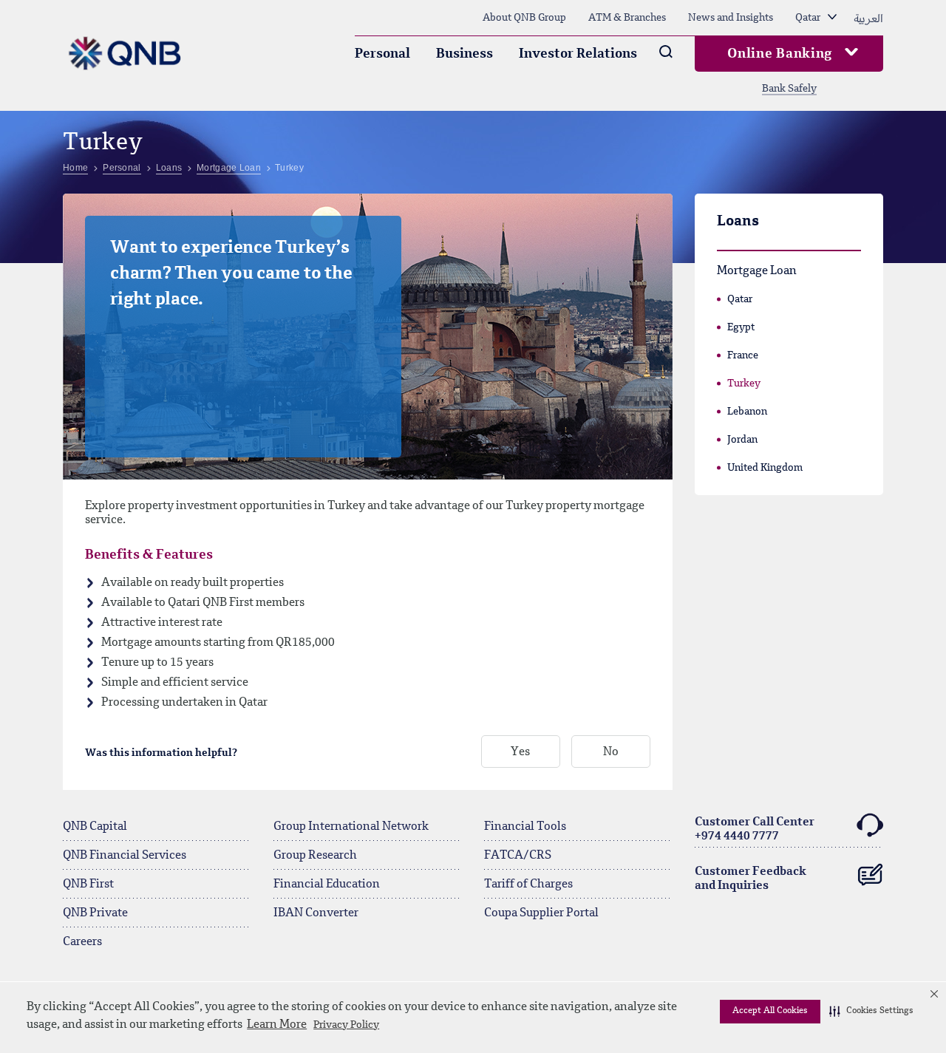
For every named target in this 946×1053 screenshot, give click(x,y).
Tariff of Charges (528, 884)
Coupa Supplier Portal (541, 913)
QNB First (88, 884)
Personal (382, 54)
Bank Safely (789, 89)
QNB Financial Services (124, 856)
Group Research (315, 856)
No (611, 752)
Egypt (741, 327)
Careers (82, 942)
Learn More (277, 1025)
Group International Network (351, 827)
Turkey (743, 383)
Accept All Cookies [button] (770, 1010)
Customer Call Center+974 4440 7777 (754, 829)
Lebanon (747, 411)
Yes (520, 752)
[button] (871, 1011)
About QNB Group (524, 18)
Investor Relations (578, 54)
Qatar (739, 299)
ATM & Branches (627, 18)
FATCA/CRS (517, 856)
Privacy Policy (346, 1025)
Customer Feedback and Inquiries (750, 879)
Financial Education (326, 884)
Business (464, 54)
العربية (868, 18)
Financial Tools (525, 827)
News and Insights (730, 18)
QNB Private (95, 913)
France (742, 355)
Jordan (742, 440)
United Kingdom (765, 468)
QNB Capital (95, 827)
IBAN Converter (315, 913)
